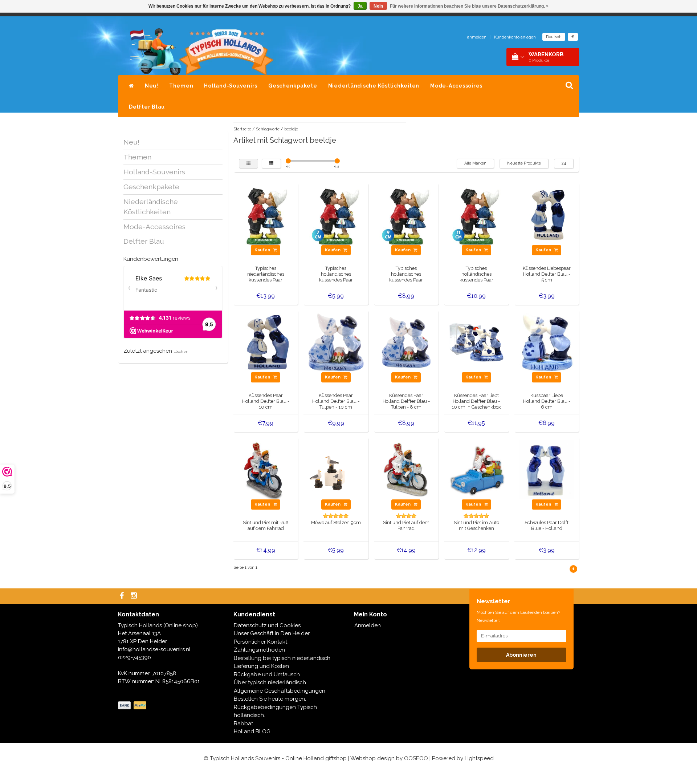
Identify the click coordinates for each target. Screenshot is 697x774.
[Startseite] (131, 86)
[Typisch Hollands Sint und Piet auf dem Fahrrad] (406, 469)
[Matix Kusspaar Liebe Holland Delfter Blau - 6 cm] (546, 342)
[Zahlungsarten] (133, 705)
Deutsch (554, 37)
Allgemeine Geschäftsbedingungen (279, 691)
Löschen (181, 351)
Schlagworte (268, 129)
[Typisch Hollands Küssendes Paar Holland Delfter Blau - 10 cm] (265, 342)
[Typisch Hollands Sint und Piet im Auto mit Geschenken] (476, 469)
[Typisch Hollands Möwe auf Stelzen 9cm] (336, 469)
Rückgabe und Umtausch (267, 674)
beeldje (291, 129)
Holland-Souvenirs (230, 86)
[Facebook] (123, 596)
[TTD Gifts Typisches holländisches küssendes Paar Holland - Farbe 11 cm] (476, 215)
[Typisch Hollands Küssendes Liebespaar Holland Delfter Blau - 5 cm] (546, 215)
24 (564, 163)
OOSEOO (416, 758)
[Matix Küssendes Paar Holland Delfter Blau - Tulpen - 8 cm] (406, 342)
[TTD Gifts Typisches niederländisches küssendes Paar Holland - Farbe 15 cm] (265, 215)
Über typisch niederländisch (270, 682)
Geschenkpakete (292, 86)
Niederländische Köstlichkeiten (374, 86)
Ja (360, 6)
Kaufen (262, 250)
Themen (181, 86)
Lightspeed (479, 758)
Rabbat (243, 723)
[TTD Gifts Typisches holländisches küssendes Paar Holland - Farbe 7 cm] (336, 215)
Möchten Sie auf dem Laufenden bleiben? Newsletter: (518, 616)
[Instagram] (135, 596)
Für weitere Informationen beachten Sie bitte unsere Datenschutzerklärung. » (469, 6)
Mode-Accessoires (456, 86)
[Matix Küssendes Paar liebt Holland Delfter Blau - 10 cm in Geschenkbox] (476, 342)
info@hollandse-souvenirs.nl (154, 649)
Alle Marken (475, 163)
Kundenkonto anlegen (515, 37)
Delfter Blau (147, 107)
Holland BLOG (252, 731)
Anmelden (367, 625)
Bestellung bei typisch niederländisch (282, 658)
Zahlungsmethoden (259, 650)
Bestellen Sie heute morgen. (270, 699)
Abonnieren (521, 655)
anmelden (476, 37)
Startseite (242, 129)
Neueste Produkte (524, 163)
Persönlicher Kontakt (260, 642)
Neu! (151, 86)
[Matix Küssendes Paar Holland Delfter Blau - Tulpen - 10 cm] (336, 342)
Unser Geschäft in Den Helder (272, 633)
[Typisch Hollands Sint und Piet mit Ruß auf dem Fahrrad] (265, 469)
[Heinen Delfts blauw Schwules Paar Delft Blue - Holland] (546, 469)
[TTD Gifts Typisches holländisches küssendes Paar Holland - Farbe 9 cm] (406, 215)
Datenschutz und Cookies (267, 625)
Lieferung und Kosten (261, 666)
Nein (378, 6)
